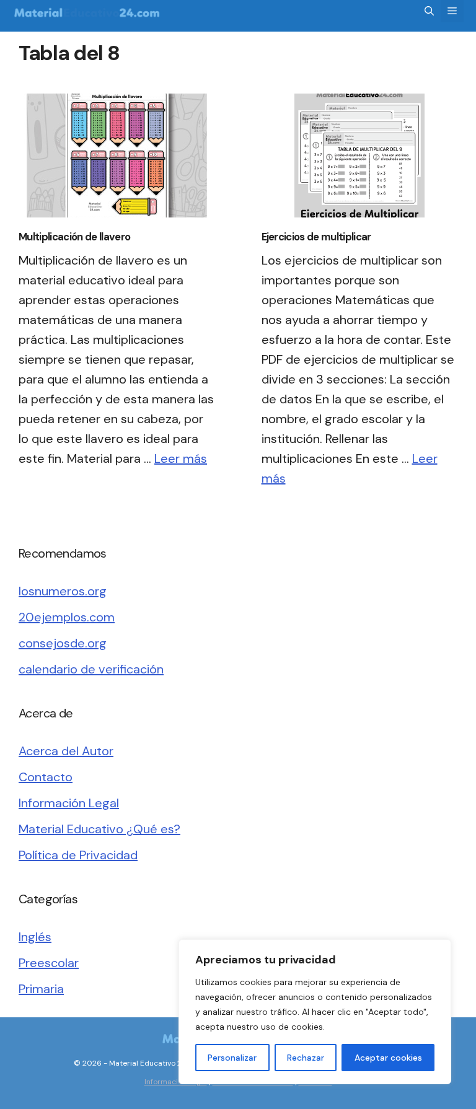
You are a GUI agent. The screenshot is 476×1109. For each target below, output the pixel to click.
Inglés (35, 937)
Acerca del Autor (66, 751)
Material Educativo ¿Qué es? (99, 829)
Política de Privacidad (78, 855)
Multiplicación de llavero (74, 236)
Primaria (41, 989)
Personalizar (232, 1057)
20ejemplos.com (67, 617)
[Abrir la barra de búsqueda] (429, 11)
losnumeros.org (63, 591)
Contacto (46, 777)
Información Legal (69, 803)
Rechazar (305, 1057)
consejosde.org (63, 643)
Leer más (180, 458)
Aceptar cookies (388, 1057)
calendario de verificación (91, 669)
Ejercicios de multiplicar (316, 236)
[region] (314, 1011)
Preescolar (49, 963)
